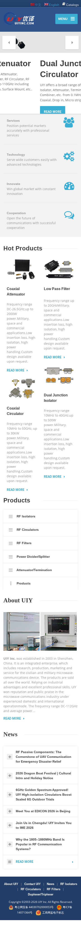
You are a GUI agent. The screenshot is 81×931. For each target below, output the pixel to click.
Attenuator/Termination (34, 581)
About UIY (11, 895)
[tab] (40, 767)
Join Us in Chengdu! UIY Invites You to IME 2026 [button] (44, 836)
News (50, 895)
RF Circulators (27, 540)
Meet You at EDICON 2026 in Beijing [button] (43, 822)
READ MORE (16, 112)
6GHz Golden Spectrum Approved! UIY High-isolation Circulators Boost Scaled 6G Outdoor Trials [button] (44, 805)
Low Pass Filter (57, 300)
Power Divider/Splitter (33, 567)
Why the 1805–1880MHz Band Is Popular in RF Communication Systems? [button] (40, 854)
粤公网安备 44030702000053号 (34, 918)
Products (23, 594)
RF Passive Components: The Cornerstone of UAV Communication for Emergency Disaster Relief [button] (43, 767)
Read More (12, 729)
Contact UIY (32, 895)
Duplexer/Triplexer (40, 905)
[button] (9, 42)
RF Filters (24, 554)
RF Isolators (25, 527)
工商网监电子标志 (53, 923)
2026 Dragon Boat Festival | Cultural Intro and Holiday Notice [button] (43, 786)
